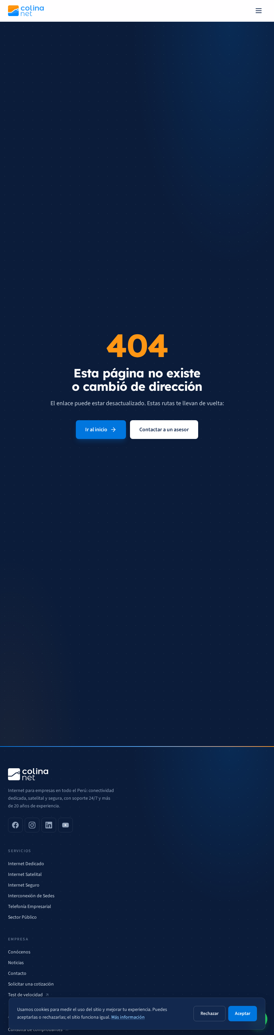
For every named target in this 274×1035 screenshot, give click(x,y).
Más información (128, 1017)
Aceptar (242, 1013)
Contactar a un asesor (164, 429)
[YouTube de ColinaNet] (65, 825)
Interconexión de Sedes (31, 896)
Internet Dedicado (26, 863)
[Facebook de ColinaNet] (15, 825)
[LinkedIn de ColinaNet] (48, 825)
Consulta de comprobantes (35, 1029)
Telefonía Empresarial (29, 906)
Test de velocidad (25, 995)
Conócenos (19, 952)
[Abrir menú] (258, 10)
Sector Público (22, 917)
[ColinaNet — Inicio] (26, 10)
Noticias (16, 962)
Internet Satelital (25, 874)
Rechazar (209, 1013)
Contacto (17, 973)
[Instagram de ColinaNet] (32, 825)
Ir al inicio (96, 429)
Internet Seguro (23, 885)
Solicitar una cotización (31, 984)
